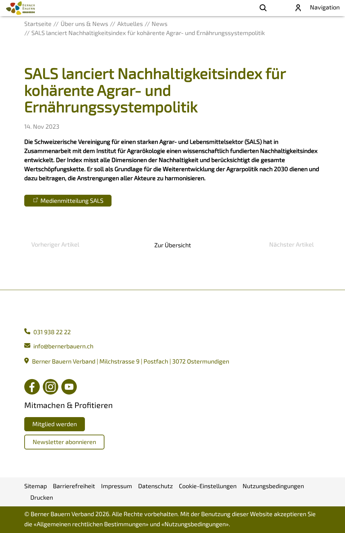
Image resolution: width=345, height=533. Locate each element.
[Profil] (298, 8)
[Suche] (263, 8)
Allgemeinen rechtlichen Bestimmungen (91, 524)
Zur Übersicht (172, 245)
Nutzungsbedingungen (195, 524)
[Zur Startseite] (20, 8)
